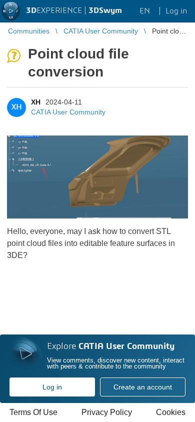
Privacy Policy (107, 412)
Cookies (171, 412)
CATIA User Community (68, 112)
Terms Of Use (34, 412)
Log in (52, 387)
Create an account (143, 387)
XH (35, 102)
